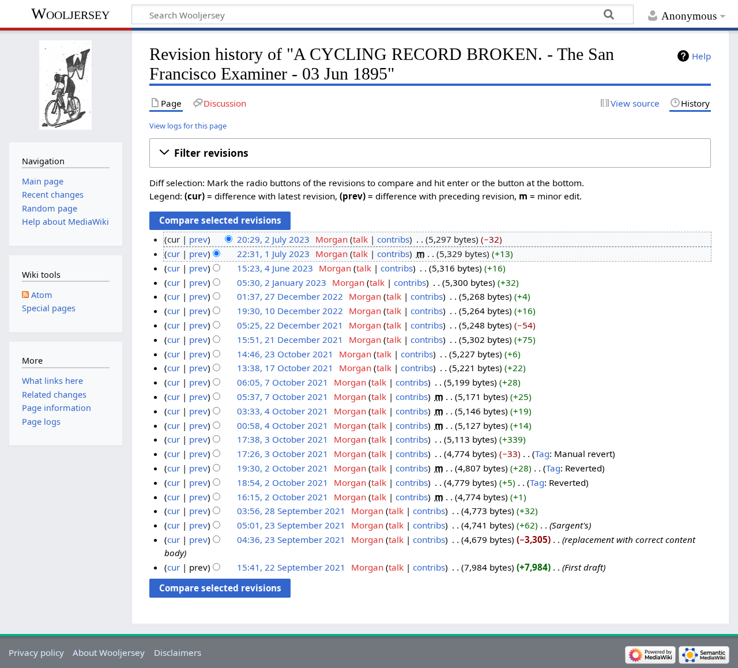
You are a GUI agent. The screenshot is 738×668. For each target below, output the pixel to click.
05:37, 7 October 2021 (282, 396)
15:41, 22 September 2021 (291, 567)
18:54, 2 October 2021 (282, 482)
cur (173, 253)
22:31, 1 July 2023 (273, 253)
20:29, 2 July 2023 (273, 239)
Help (701, 56)
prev (198, 239)
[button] (430, 153)
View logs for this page (188, 125)
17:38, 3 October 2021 (282, 439)
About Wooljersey (109, 652)
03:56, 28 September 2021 (291, 510)
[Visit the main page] (65, 85)
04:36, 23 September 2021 (291, 539)
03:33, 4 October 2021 (282, 411)
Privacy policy (36, 652)
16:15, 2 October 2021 (282, 497)
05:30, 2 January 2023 (281, 282)
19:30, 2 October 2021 (282, 468)
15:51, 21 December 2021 (290, 339)
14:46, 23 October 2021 (285, 354)
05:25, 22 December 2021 (290, 325)
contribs (393, 239)
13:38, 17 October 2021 (285, 367)
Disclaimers (177, 652)
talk (360, 239)
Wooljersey (70, 13)
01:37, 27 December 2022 (290, 296)
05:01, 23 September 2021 (291, 525)
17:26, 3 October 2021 (282, 453)
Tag (542, 453)
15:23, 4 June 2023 (275, 268)
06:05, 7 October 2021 (282, 382)
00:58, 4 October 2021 (282, 425)
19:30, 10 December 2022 (290, 310)
